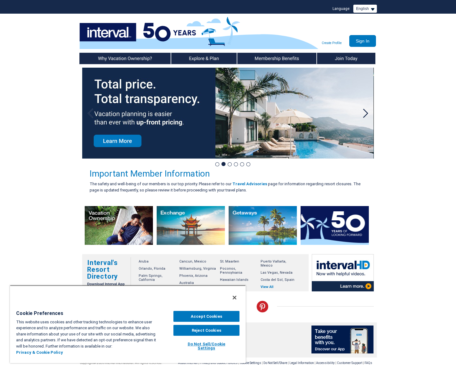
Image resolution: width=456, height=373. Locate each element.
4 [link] (235, 164)
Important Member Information (150, 174)
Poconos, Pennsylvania (231, 271)
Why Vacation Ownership (101, 58)
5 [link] (242, 164)
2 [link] (223, 164)
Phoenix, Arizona (193, 276)
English (362, 9)
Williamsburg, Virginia (197, 269)
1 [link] (217, 164)
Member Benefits (252, 58)
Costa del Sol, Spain (277, 280)
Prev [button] (91, 113)
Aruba (144, 261)
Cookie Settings (250, 363)
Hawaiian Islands (234, 280)
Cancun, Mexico (192, 261)
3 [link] (229, 164)
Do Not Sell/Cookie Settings (206, 346)
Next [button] (364, 113)
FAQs (368, 363)
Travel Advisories (249, 184)
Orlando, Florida (152, 269)
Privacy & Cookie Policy (39, 352)
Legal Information (301, 363)
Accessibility (325, 363)
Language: (341, 9)
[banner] (119, 225)
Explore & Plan (184, 58)
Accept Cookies (206, 316)
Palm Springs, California (151, 278)
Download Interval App (106, 284)
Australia (186, 283)
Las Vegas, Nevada (277, 273)
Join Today (327, 58)
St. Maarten (229, 261)
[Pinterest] (262, 311)
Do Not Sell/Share (275, 363)
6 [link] (248, 164)
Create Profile (332, 43)
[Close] (234, 297)
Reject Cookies (206, 330)
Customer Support (349, 363)
